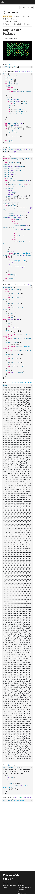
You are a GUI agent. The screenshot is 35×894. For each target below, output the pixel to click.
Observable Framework (24, 887)
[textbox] (17, 67)
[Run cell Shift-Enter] (32, 67)
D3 (19, 891)
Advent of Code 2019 (22, 16)
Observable (21, 885)
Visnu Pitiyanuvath (13, 12)
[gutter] (1, 34)
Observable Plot (22, 889)
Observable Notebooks (9, 885)
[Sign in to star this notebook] (28, 7)
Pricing (5, 887)
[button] (1, 27)
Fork (23, 7)
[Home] (11, 876)
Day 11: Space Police (16, 24)
